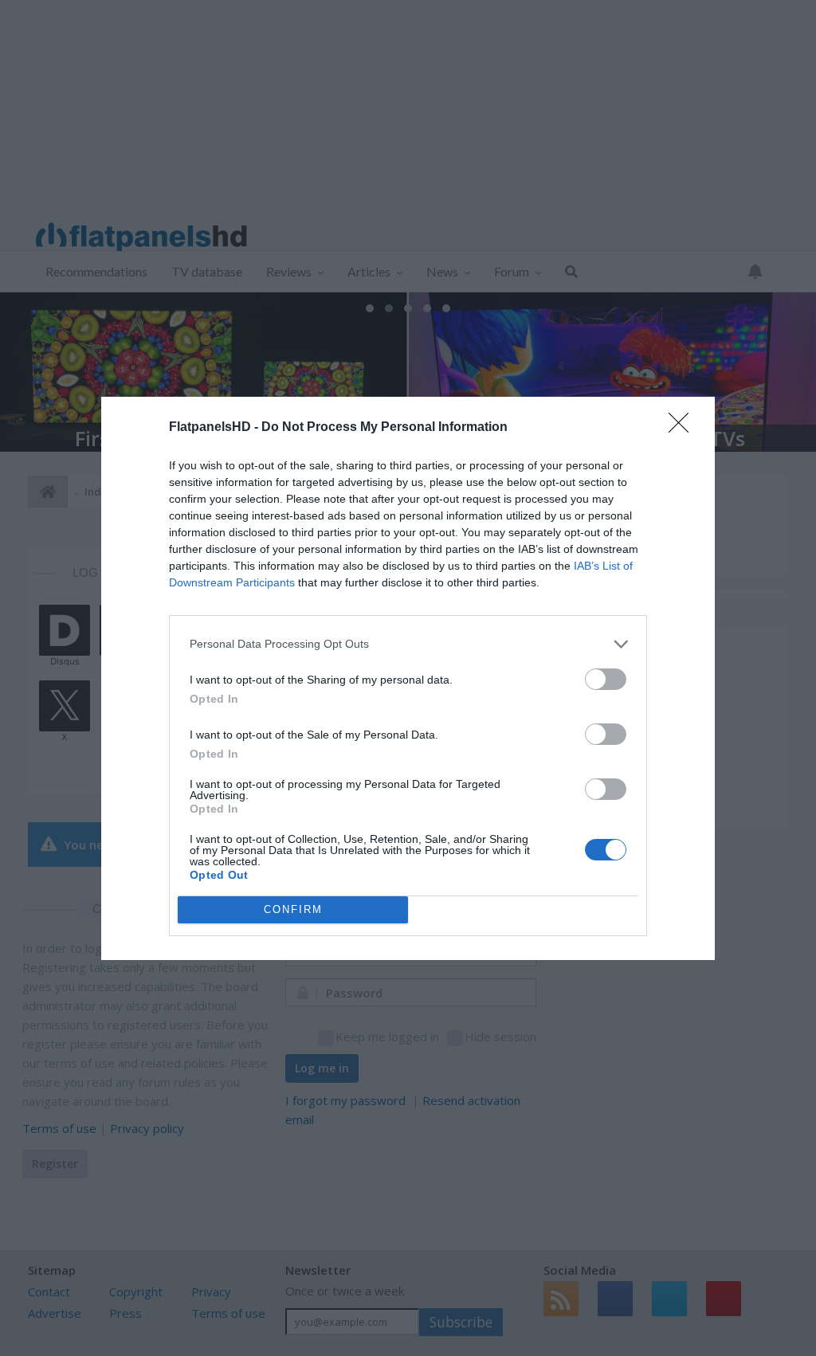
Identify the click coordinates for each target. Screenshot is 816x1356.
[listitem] (408, 644)
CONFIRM (293, 909)
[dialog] (408, 678)
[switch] (605, 679)
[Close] (684, 428)
